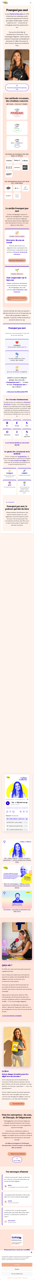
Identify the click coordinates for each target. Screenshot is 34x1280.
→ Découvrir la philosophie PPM (17, 392)
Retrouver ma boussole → (17, 260)
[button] (31, 1252)
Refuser (17, 1269)
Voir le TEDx (17, 1159)
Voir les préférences (17, 1274)
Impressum (24, 1277)
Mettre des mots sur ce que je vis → (17, 298)
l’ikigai (24, 460)
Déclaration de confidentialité (14, 1277)
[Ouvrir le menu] (30, 3)
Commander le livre (17, 1103)
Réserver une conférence (17, 1154)
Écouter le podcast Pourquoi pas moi (17, 87)
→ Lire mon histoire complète (12, 1016)
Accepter (17, 1265)
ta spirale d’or (22, 456)
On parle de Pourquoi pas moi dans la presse (17, 155)
